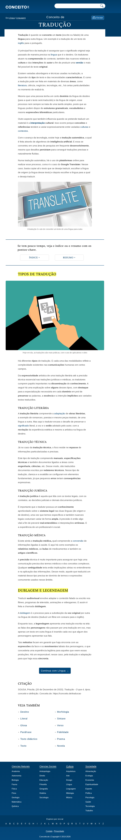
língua (54, 54)
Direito (42, 776)
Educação (43, 780)
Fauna (14, 784)
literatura (22, 85)
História (42, 793)
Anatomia (16, 771)
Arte (68, 776)
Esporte (88, 789)
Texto (23, 746)
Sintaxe (61, 718)
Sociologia (43, 797)
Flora (14, 793)
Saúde (88, 802)
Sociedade (90, 766)
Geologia (15, 797)
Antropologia (44, 771)
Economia (89, 780)
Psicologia (89, 797)
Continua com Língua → (55, 670)
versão (79, 62)
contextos (23, 131)
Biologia (15, 780)
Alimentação (90, 771)
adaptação (59, 413)
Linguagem (21, 18)
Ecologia (89, 776)
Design (69, 780)
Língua (12, 18)
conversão (78, 541)
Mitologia (70, 793)
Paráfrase (25, 732)
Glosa (23, 725)
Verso (60, 725)
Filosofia (43, 784)
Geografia (43, 789)
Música (69, 797)
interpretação (37, 123)
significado (23, 425)
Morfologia (63, 712)
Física (14, 789)
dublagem (25, 613)
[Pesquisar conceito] (101, 6)
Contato (49, 831)
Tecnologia (90, 806)
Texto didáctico (28, 739)
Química (15, 806)
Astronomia (16, 776)
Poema (61, 739)
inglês (21, 43)
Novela (61, 746)
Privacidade (59, 831)
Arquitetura (70, 771)
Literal (23, 718)
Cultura (69, 766)
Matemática (16, 802)
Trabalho (89, 811)
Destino (24, 712)
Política (88, 793)
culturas (84, 127)
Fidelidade (63, 732)
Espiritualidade (91, 784)
